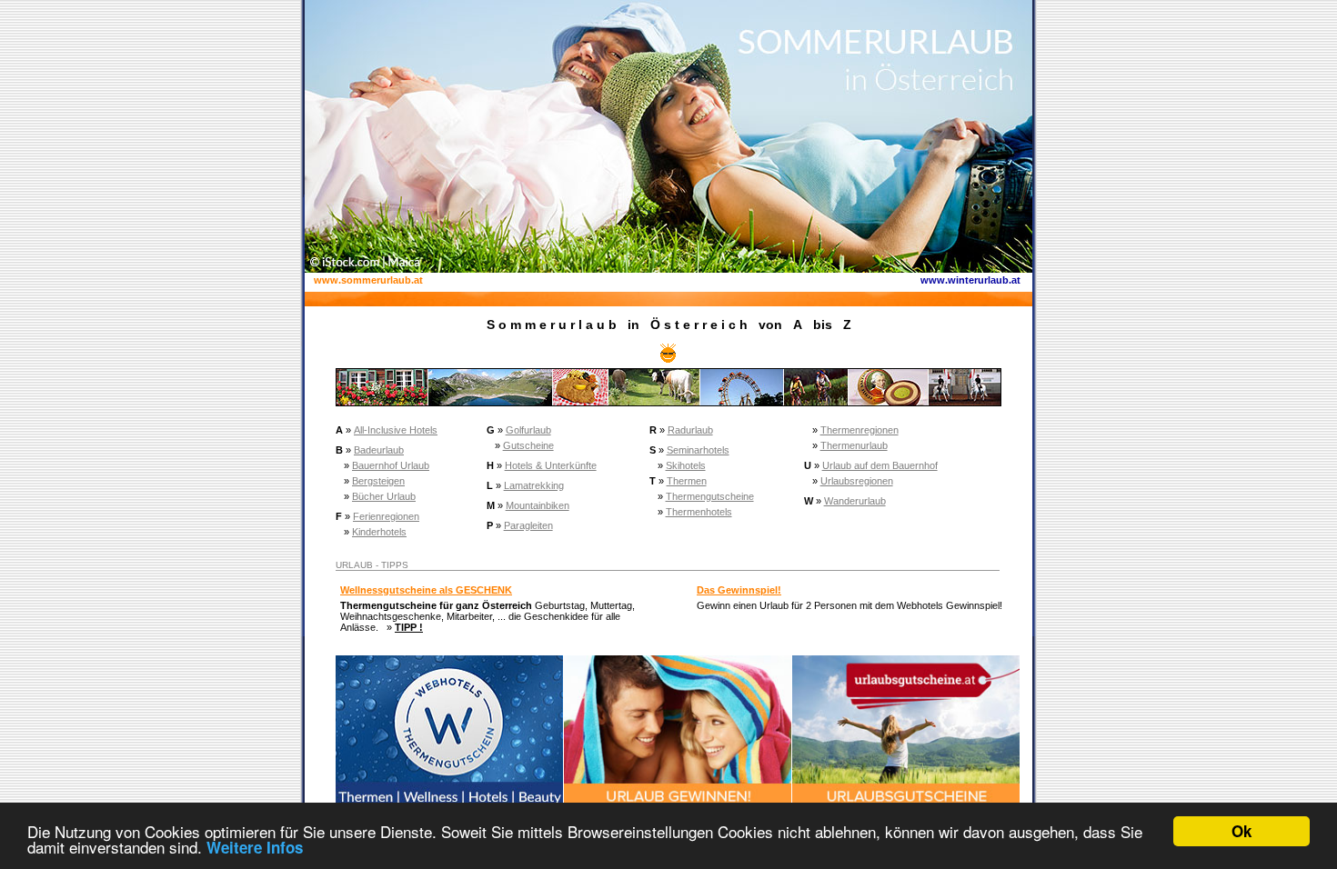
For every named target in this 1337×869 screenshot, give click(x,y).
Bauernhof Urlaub (390, 465)
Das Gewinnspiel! (739, 589)
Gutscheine (528, 445)
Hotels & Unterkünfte (551, 465)
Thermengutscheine (710, 496)
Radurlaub (690, 430)
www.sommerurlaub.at (368, 280)
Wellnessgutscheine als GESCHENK (426, 589)
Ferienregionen (386, 516)
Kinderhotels (379, 531)
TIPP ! (409, 627)
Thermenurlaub (854, 445)
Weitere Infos (254, 847)
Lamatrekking (534, 485)
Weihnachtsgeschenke (390, 616)
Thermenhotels (699, 511)
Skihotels (686, 465)
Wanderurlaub (855, 500)
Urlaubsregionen (856, 480)
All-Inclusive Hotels (395, 430)
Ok (1241, 831)
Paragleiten (528, 525)
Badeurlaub (379, 449)
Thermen (687, 480)
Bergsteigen (378, 480)
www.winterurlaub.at (970, 280)
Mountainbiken (537, 505)
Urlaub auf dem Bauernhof (880, 465)
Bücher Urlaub (384, 496)
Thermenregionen (859, 430)
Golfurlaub (528, 430)
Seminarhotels (698, 449)
